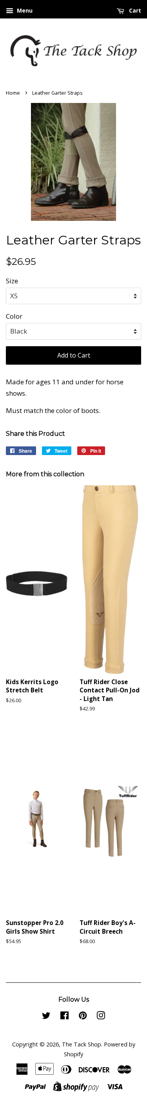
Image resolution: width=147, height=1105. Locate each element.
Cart (134, 10)
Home (13, 92)
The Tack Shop (81, 1044)
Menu (24, 10)
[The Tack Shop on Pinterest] (82, 1017)
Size (12, 280)
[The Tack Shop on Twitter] (46, 1017)
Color (14, 316)
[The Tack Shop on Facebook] (64, 1017)
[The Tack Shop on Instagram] (100, 1017)
